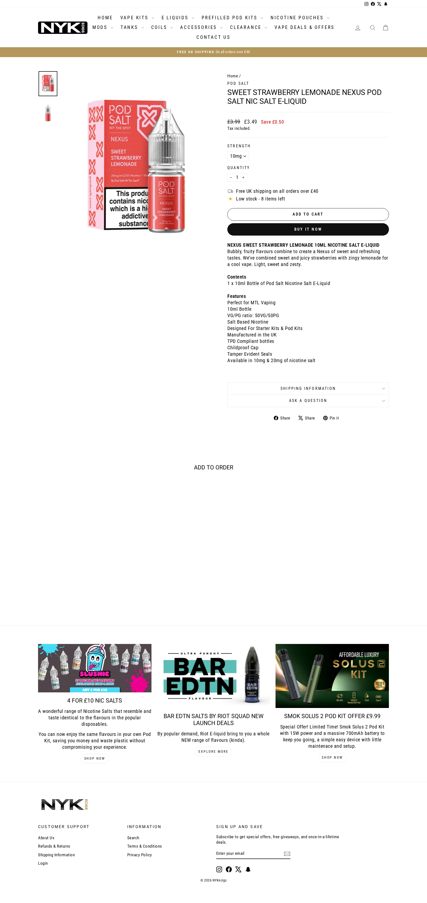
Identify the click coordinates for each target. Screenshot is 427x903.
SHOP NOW (94, 758)
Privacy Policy (139, 854)
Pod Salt (238, 83)
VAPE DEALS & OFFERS (305, 27)
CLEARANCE (246, 27)
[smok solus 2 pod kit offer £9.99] (332, 676)
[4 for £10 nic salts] (94, 668)
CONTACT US (213, 37)
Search (133, 837)
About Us (46, 837)
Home (232, 75)
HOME (105, 18)
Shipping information (308, 388)
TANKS (130, 27)
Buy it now (308, 229)
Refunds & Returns (54, 846)
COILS (160, 27)
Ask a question (308, 400)
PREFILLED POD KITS (230, 18)
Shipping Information (56, 854)
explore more (213, 751)
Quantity (238, 167)
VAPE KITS (135, 18)
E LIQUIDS (176, 18)
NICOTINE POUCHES (298, 18)
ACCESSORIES (199, 27)
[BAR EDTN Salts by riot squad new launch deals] (213, 676)
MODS (100, 27)
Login (43, 863)
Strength (239, 146)
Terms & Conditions (144, 846)
